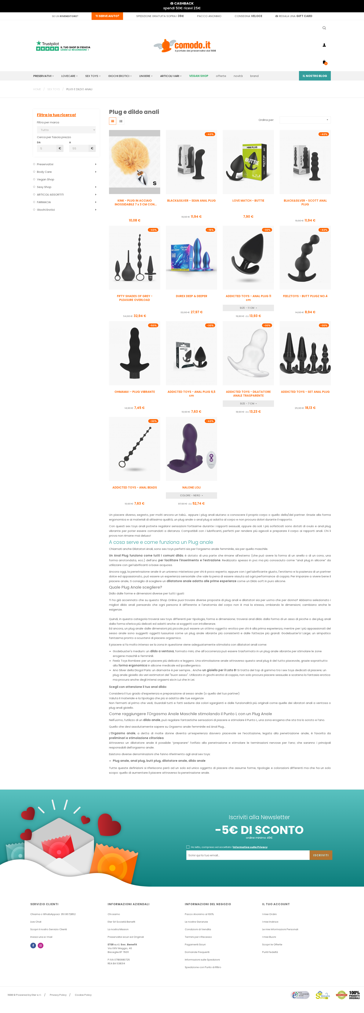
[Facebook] (33, 945)
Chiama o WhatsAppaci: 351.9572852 (53, 914)
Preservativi (45, 164)
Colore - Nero (190, 495)
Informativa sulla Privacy (250, 847)
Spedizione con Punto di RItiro (203, 967)
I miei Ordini (269, 914)
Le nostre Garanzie (196, 922)
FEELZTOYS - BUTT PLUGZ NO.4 (305, 296)
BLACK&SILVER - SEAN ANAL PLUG (191, 201)
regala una (295, 16)
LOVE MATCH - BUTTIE (248, 201)
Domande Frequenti (197, 952)
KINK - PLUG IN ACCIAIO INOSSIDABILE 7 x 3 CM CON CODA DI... (135, 202)
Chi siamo (114, 914)
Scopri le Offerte (272, 944)
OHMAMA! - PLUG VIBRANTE (135, 392)
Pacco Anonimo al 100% (199, 914)
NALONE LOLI (191, 487)
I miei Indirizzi (270, 922)
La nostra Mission (118, 929)
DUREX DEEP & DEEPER (191, 296)
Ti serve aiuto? (107, 16)
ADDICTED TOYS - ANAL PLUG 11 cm (248, 298)
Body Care (44, 172)
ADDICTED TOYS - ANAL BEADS (134, 487)
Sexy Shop (44, 187)
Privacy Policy (58, 995)
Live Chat (35, 922)
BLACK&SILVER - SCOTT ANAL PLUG (305, 202)
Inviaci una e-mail (41, 937)
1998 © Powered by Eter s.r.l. (25, 995)
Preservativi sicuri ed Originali (126, 937)
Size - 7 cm (247, 403)
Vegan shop (45, 179)
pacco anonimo (209, 16)
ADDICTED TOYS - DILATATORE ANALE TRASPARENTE (248, 394)
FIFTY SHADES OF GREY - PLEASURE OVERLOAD (134, 298)
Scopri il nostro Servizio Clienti (48, 929)
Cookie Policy (83, 995)
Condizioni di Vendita (198, 929)
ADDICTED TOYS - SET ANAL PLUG (305, 392)
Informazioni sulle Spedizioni (202, 959)
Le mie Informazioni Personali (280, 929)
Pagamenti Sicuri (195, 944)
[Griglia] (112, 121)
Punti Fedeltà (270, 952)
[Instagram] (40, 945)
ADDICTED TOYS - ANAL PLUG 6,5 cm (191, 394)
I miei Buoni (269, 937)
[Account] (324, 45)
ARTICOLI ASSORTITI (50, 194)
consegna (248, 16)
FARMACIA (44, 202)
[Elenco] (120, 121)
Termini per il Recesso (198, 937)
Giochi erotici (46, 210)
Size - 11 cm (247, 308)
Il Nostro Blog (315, 76)
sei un (64, 16)
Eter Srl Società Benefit (121, 922)
